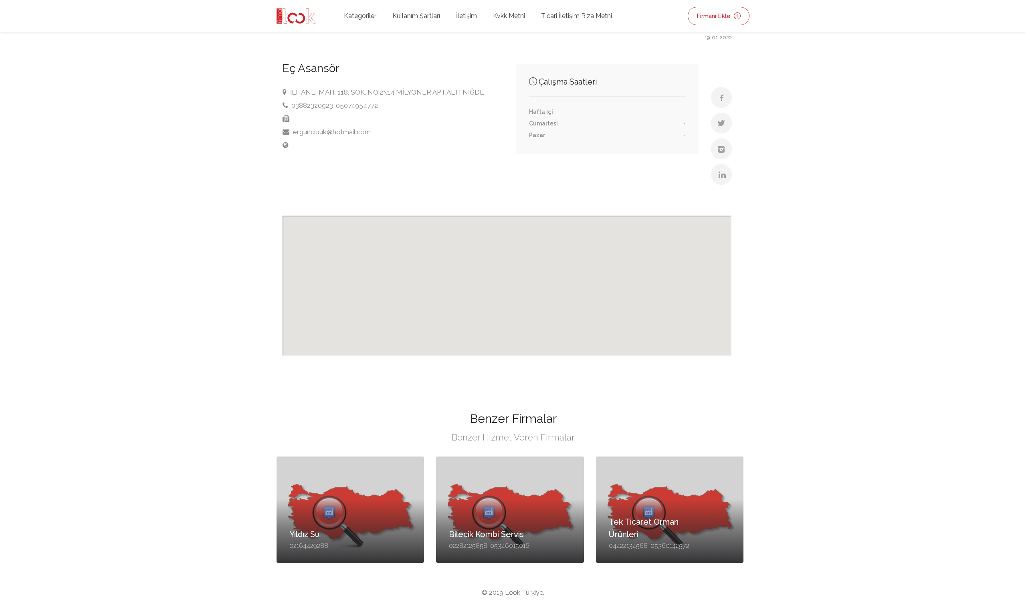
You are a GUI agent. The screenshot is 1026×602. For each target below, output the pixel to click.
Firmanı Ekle (714, 16)
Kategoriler (360, 16)
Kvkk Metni (509, 16)
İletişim (466, 16)
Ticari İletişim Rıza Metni (576, 16)
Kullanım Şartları (416, 16)
